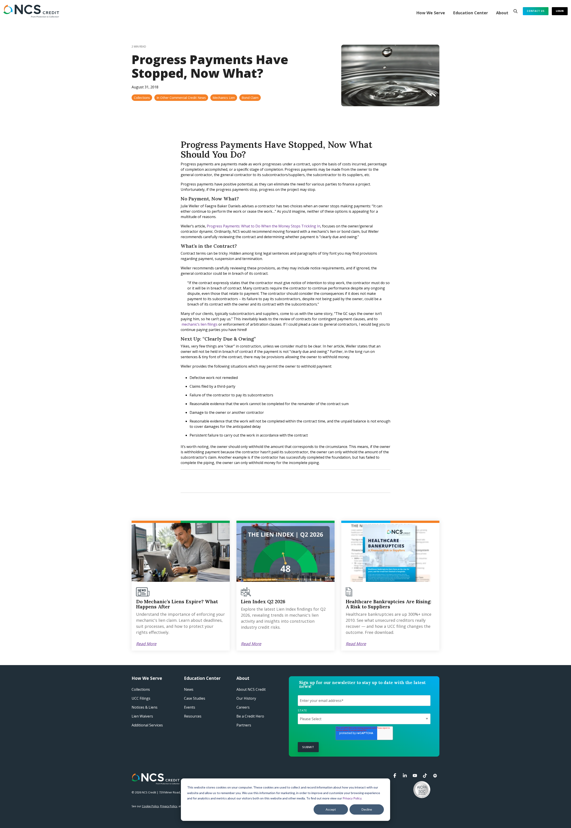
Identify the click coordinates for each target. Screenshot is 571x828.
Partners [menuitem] (243, 725)
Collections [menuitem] (141, 689)
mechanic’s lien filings (199, 324)
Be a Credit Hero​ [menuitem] (250, 716)
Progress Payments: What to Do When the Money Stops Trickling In (263, 226)
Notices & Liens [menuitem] (144, 707)
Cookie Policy (150, 806)
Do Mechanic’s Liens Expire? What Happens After (177, 604)
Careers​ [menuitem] (243, 707)
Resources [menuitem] (192, 716)
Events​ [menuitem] (189, 707)
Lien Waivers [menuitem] (142, 716)
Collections (142, 98)
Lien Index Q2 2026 (263, 602)
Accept (331, 809)
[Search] (515, 11)
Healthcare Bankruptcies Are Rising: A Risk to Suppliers (388, 604)
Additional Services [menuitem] (147, 725)
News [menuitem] (188, 689)
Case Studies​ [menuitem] (194, 698)
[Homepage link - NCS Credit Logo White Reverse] (156, 782)
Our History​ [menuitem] (246, 698)
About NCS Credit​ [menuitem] (251, 689)
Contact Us (535, 10)
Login (560, 10)
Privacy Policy (352, 798)
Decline (367, 809)
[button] (395, 775)
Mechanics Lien (224, 98)
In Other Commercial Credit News (181, 98)
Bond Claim (250, 98)
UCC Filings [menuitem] (141, 698)
